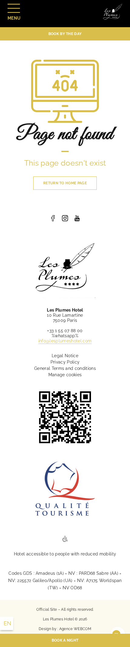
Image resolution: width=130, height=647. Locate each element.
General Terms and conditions (65, 368)
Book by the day (65, 34)
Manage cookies (65, 374)
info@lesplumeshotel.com (65, 340)
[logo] (53, 218)
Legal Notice (65, 355)
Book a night (65, 640)
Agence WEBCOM (75, 629)
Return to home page (65, 183)
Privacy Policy (65, 362)
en (7, 623)
